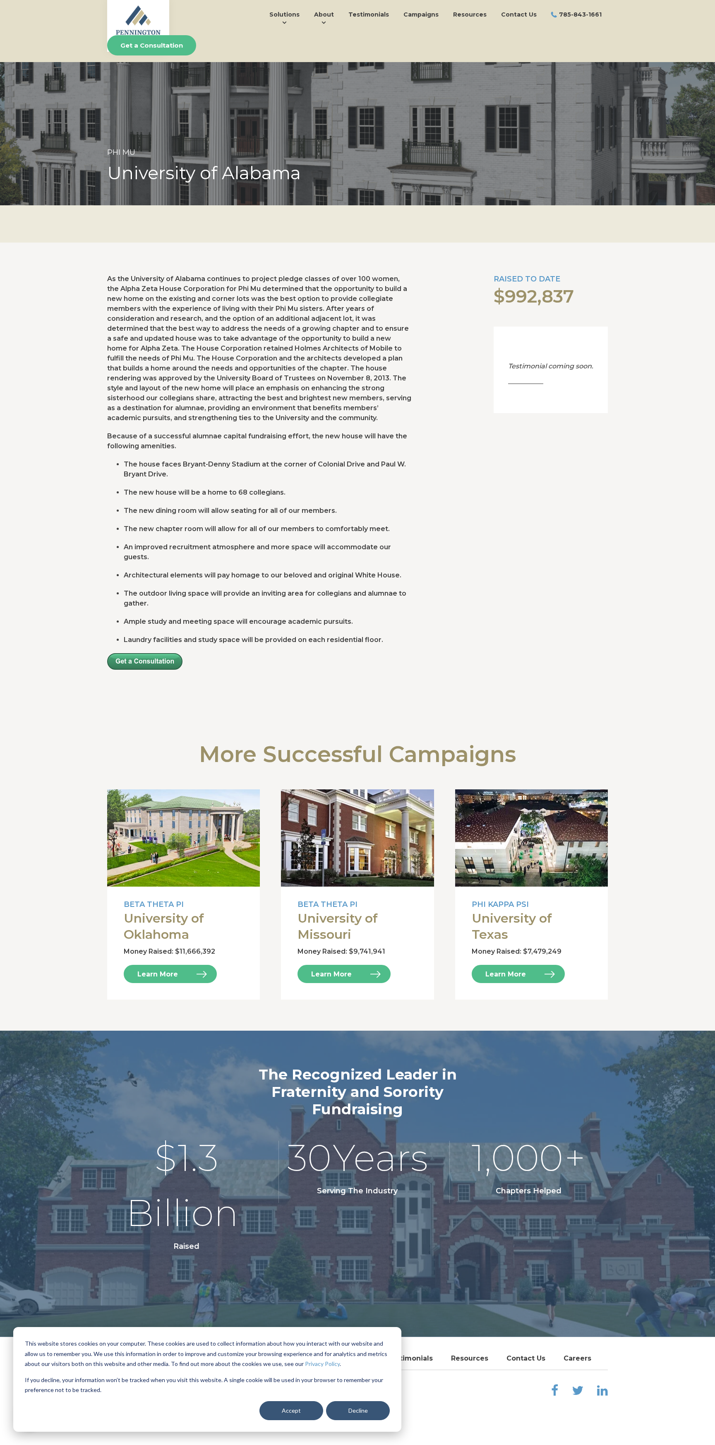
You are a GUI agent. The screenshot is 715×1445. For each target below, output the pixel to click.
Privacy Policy (322, 1363)
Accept (291, 1410)
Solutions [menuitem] (284, 14)
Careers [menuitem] (577, 1358)
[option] (357, 119)
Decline (358, 1410)
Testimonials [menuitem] (368, 14)
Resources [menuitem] (470, 14)
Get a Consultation (151, 45)
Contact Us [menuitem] (519, 14)
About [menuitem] (324, 14)
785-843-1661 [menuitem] (580, 14)
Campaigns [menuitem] (421, 14)
